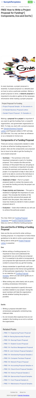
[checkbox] (2, 2)
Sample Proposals (24, 6)
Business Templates (11, 6)
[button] (34, 2)
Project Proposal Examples (21, 220)
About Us (23, 392)
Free (30, 2)
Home (2, 6)
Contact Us (13, 392)
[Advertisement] (18, 36)
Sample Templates (23, 395)
